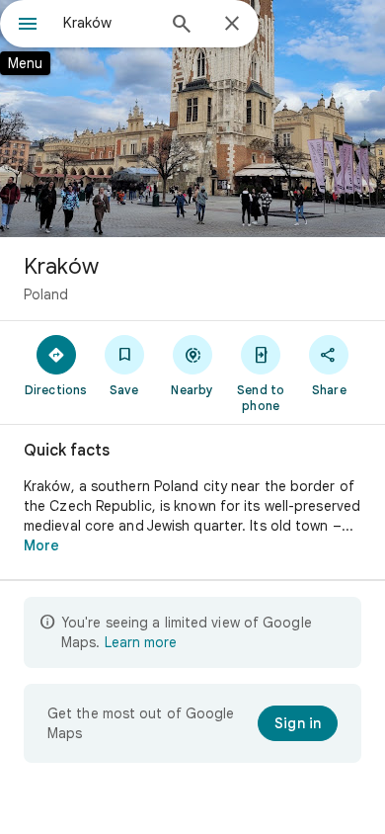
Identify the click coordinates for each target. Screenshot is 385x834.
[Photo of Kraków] (192, 118)
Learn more (141, 642)
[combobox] (108, 23)
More (41, 545)
